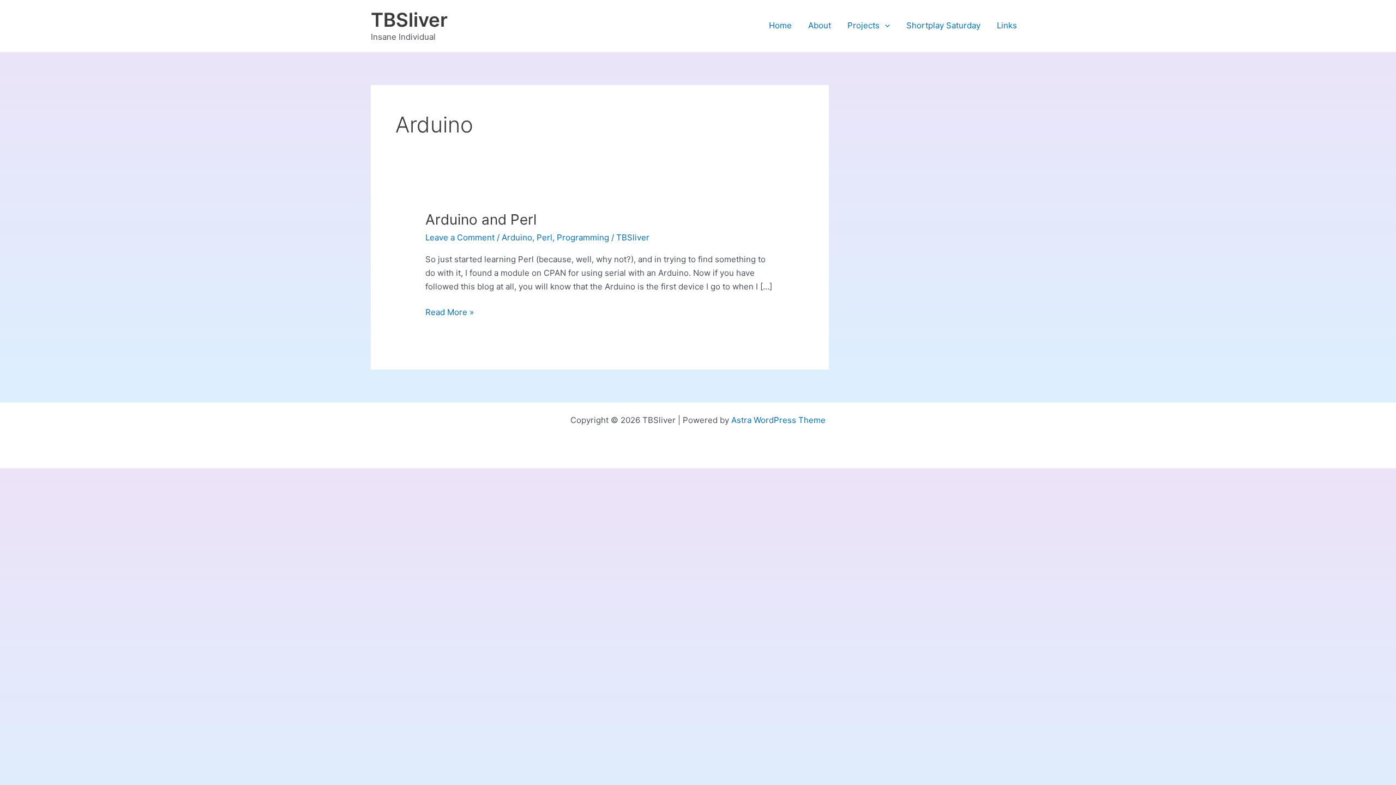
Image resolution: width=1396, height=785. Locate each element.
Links (1007, 25)
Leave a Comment (460, 237)
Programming (583, 237)
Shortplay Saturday (943, 25)
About (819, 25)
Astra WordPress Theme (778, 420)
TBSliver (409, 19)
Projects (863, 25)
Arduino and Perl (481, 219)
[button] (885, 26)
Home (780, 25)
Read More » (449, 312)
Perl (544, 237)
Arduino (517, 237)
